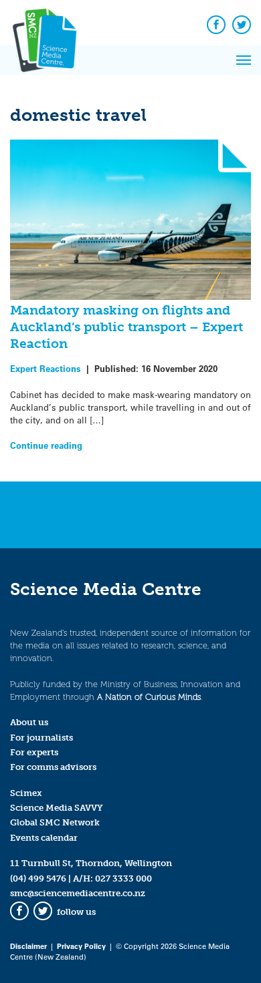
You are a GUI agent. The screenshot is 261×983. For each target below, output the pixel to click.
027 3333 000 (123, 878)
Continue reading (46, 445)
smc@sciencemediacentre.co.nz (77, 893)
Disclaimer (28, 946)
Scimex (26, 793)
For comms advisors (53, 767)
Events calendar (44, 838)
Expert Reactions (45, 368)
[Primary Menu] (243, 60)
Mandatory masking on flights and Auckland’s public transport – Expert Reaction (126, 327)
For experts (34, 752)
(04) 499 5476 (38, 878)
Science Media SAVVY (56, 808)
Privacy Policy (81, 946)
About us (29, 722)
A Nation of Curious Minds (149, 697)
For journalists (41, 738)
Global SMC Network (55, 822)
